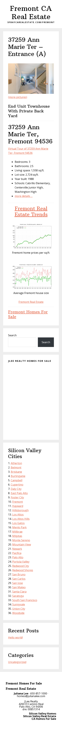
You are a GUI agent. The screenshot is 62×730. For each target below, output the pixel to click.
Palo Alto (17, 557)
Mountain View (21, 544)
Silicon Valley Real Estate (39, 716)
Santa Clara (19, 591)
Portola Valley (20, 561)
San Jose (17, 583)
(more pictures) (17, 97)
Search (12, 335)
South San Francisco (24, 600)
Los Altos (18, 514)
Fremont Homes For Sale (28, 314)
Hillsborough (20, 510)
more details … (24, 196)
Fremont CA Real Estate (31, 12)
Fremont (17, 502)
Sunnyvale (18, 604)
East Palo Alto (19, 493)
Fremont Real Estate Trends (31, 211)
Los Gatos (18, 523)
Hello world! (15, 637)
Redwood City (20, 566)
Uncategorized (17, 662)
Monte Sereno (21, 540)
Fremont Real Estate (31, 302)
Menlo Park (19, 527)
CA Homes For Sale (44, 719)
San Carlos (18, 579)
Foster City (17, 497)
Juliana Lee (21, 693)
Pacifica (16, 553)
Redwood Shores (22, 570)
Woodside (18, 613)
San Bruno (18, 574)
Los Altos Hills (21, 519)
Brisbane (16, 472)
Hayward (17, 506)
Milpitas (17, 536)
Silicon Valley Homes (42, 713)
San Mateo (19, 587)
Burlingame (18, 476)
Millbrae (17, 531)
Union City (18, 609)
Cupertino (17, 484)
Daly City (16, 489)
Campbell (16, 480)
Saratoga (18, 596)
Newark (17, 549)
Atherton (16, 463)
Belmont (16, 467)
